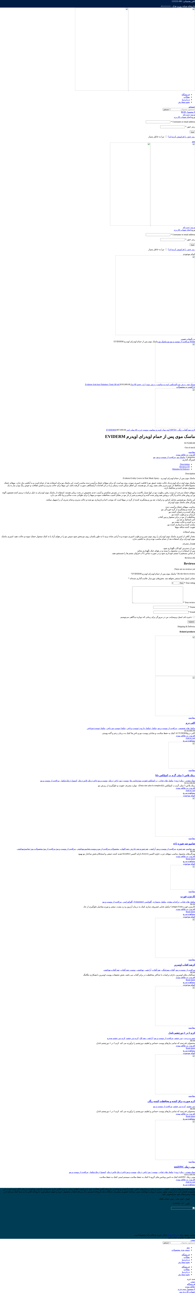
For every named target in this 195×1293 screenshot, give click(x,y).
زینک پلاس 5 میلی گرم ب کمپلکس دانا (175, 775)
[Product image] (175, 715)
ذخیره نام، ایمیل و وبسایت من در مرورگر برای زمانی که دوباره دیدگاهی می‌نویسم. (156, 617)
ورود (192, 132)
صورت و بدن (189, 1038)
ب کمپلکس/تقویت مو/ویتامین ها (144, 780)
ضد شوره (181, 849)
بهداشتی (140, 970)
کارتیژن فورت (187, 896)
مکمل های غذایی (166, 780)
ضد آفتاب (156, 970)
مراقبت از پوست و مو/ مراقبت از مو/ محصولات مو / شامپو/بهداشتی (46, 849)
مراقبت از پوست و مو (179, 341)
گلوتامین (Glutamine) (143, 902)
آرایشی (152, 849)
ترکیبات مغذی (173, 902)
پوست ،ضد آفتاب (128, 970)
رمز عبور (190, 127)
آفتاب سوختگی (168, 970)
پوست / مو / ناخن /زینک (119, 780)
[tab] (95, 464)
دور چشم (178, 1038)
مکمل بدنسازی (159, 902)
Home (192, 341)
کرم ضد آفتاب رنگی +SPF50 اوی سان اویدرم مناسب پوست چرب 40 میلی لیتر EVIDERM (150, 430)
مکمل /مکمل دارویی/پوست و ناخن (142, 728)
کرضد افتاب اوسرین (184, 964)
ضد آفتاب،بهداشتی (111, 970)
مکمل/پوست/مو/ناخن (96, 728)
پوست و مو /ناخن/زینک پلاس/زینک (93, 780)
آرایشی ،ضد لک (146, 1038)
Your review (189, 602)
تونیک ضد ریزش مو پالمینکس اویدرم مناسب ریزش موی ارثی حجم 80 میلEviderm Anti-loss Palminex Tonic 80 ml (140, 384)
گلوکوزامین (128, 902)
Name (191, 607)
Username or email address (183, 122)
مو (168, 341)
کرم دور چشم (132, 1038)
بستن (192, 1240)
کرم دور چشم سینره (116, 1038)
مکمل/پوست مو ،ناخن (116, 728)
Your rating (189, 583)
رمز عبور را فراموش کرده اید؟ (181, 137)
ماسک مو (162, 341)
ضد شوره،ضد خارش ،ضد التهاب (134, 849)
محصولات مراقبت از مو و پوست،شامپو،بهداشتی (98, 849)
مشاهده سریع (189, 741)
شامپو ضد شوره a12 (184, 843)
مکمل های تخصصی (186, 728)
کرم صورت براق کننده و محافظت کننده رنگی (171, 1101)
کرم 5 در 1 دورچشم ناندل (181, 1033)
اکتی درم (190, 723)
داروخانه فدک (173, 1235)
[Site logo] (161, 90)
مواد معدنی (190, 780)
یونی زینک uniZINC (184, 1166)
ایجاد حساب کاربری (182, 117)
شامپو (189, 849)
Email (191, 612)
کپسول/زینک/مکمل (69, 780)
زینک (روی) (179, 780)
